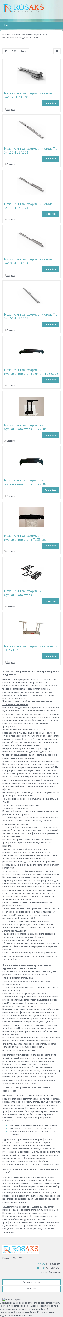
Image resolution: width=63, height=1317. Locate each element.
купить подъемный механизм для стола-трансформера (30, 832)
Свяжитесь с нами (31, 1282)
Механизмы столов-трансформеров (23, 908)
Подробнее (51, 103)
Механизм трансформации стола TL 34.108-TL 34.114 (30, 261)
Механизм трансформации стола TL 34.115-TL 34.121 (30, 206)
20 (15, 51)
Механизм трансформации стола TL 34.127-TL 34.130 (30, 95)
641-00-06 (48, 1264)
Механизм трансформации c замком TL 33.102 (31, 648)
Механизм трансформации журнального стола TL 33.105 (25, 427)
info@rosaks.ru (53, 1272)
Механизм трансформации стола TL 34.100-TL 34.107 (30, 316)
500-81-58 (49, 1268)
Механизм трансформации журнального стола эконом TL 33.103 (31, 372)
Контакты (31, 1288)
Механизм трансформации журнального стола (23, 593)
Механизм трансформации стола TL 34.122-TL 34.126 (30, 150)
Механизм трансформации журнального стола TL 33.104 (25, 482)
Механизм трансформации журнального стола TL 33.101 (25, 538)
